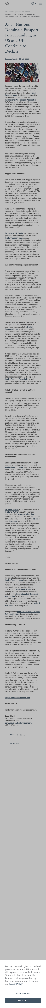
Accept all (23, 1000)
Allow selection (23, 993)
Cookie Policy (16, 984)
